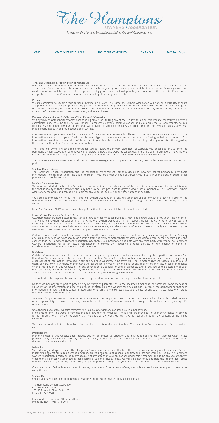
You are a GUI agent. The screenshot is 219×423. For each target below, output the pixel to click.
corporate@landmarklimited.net (68, 399)
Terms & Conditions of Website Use (96, 412)
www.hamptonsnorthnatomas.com (97, 85)
